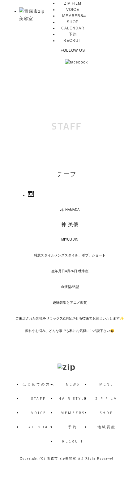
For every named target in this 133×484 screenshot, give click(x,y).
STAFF (67, 126)
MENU (106, 384)
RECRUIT (72, 40)
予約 (73, 34)
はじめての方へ (39, 384)
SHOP (73, 22)
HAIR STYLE (72, 398)
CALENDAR (72, 28)
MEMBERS (72, 16)
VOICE (72, 9)
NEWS (73, 384)
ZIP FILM (72, 3)
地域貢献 (106, 427)
